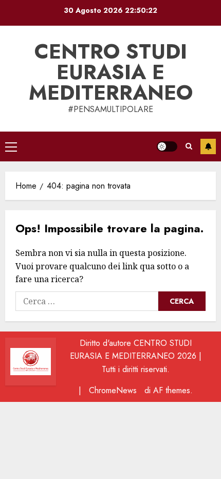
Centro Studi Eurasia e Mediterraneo (111, 71)
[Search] (188, 146)
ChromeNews (113, 390)
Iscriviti (208, 146)
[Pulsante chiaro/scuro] (167, 146)
